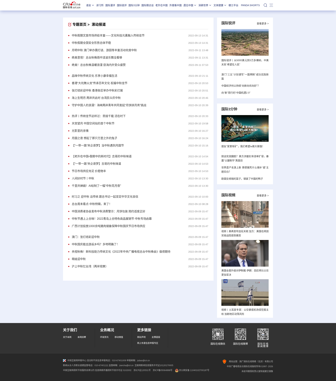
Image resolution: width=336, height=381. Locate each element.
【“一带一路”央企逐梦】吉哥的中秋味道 (96, 163)
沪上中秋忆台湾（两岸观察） (90, 266)
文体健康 (218, 5)
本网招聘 (82, 337)
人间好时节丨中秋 (83, 178)
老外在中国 (161, 5)
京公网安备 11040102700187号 (193, 370)
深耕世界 (203, 5)
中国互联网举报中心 (76, 360)
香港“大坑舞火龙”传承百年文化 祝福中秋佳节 (99, 83)
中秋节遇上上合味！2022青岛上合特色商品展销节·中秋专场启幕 (112, 218)
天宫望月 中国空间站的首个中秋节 (93, 123)
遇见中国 (188, 5)
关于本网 (67, 337)
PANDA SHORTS (250, 5)
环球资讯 (104, 337)
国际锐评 (122, 5)
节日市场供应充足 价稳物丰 (89, 171)
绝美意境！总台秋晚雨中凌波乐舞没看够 (97, 57)
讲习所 (100, 5)
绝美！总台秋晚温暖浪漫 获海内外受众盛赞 (99, 64)
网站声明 (141, 337)
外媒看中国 (175, 5)
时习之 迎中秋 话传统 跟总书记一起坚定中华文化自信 (105, 196)
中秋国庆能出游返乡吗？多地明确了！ (95, 244)
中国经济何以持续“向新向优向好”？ (240, 85)
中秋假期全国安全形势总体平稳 (91, 42)
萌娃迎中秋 (79, 259)
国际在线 (71, 5)
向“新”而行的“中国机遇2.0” (235, 92)
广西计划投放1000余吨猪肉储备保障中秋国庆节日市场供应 (108, 226)
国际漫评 (110, 5)
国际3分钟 (134, 5)
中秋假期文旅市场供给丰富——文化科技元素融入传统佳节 (108, 35)
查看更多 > (263, 23)
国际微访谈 (147, 5)
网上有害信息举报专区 (147, 343)
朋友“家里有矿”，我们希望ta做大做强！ (242, 146)
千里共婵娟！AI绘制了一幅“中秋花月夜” (96, 185)
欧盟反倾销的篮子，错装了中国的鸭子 (242, 178)
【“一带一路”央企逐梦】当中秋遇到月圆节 (98, 145)
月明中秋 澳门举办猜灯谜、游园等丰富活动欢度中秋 (104, 50)
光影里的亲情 (80, 130)
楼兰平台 (233, 5)
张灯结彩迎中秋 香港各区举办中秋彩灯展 (97, 90)
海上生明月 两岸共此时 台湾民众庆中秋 (96, 97)
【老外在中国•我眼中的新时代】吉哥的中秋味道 (102, 156)
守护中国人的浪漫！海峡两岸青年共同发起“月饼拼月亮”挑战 (109, 105)
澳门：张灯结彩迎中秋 (86, 236)
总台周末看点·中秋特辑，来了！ (92, 203)
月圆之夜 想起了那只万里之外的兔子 (94, 138)
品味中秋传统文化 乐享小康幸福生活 (94, 75)
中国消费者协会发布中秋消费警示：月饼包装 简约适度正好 (108, 211)
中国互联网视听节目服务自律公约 (78, 370)
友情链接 (156, 337)
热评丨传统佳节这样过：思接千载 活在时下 (99, 116)
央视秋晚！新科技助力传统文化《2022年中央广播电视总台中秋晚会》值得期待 (121, 251)
